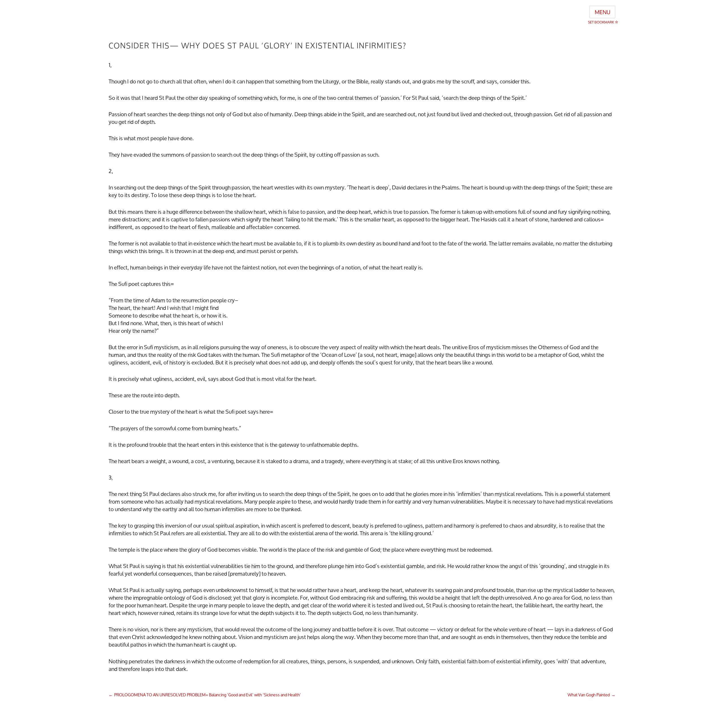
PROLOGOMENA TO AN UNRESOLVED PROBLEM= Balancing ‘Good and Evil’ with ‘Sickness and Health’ (207, 694)
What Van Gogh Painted (589, 694)
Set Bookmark (601, 22)
